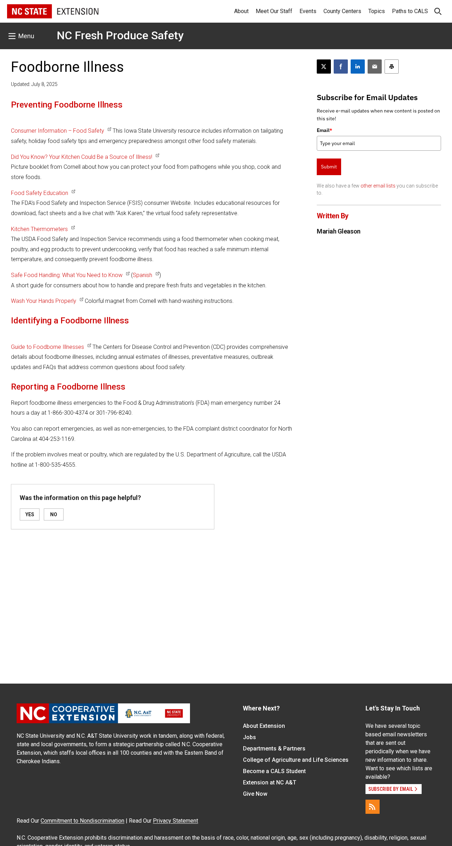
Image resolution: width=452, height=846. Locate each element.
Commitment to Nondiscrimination (82, 820)
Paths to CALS (410, 11)
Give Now (255, 793)
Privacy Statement (175, 820)
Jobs (249, 737)
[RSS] (372, 807)
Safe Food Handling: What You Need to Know (67, 275)
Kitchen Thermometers (39, 229)
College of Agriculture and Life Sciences (296, 759)
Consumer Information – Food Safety (57, 130)
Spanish (142, 275)
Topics (376, 11)
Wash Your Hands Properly (43, 301)
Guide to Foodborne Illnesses (47, 347)
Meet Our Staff (274, 11)
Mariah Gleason (339, 231)
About (241, 11)
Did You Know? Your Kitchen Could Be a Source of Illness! (81, 157)
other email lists (378, 186)
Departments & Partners (274, 748)
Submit (329, 166)
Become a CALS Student (274, 771)
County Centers (342, 11)
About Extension (264, 726)
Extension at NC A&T (269, 782)
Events (307, 11)
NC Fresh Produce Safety (120, 35)
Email (324, 130)
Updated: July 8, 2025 (34, 84)
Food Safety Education (39, 193)
